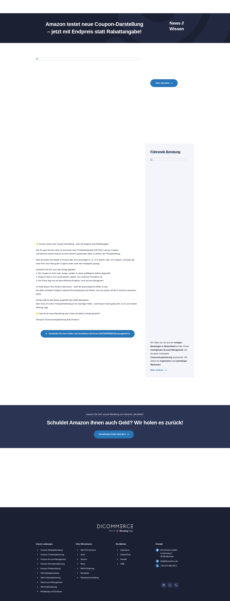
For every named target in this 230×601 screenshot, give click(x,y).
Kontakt (123, 559)
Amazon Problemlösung (50, 569)
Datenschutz (125, 555)
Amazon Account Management (53, 559)
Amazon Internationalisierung (52, 564)
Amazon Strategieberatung (51, 550)
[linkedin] (163, 585)
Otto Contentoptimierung (50, 578)
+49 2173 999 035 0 (168, 566)
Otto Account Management (51, 582)
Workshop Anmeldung (89, 578)
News (82, 564)
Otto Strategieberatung (49, 573)
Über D (83, 550)
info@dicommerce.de (169, 561)
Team (82, 555)
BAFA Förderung (87, 569)
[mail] (169, 585)
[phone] (176, 585)
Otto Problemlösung (48, 587)
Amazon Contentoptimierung (52, 555)
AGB (122, 564)
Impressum (124, 550)
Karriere (83, 559)
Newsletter (84, 573)
